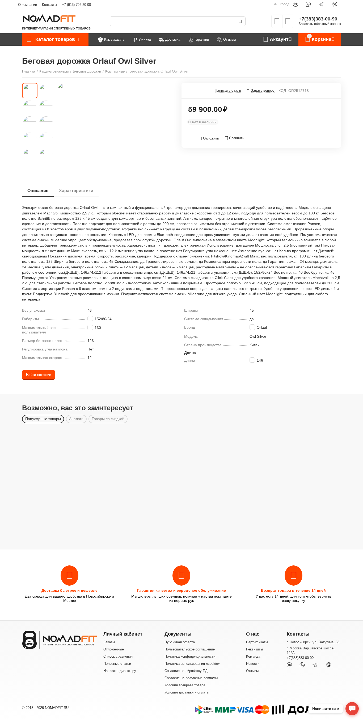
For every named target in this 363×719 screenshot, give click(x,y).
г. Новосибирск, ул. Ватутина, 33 (313, 642)
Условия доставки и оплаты (186, 692)
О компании (27, 5)
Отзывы (252, 671)
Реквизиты (254, 649)
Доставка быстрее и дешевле (69, 590)
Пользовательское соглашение (189, 649)
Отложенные (113, 649)
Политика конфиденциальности (189, 656)
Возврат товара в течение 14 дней (293, 590)
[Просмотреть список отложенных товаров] (277, 23)
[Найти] (240, 21)
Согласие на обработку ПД (186, 671)
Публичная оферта (179, 642)
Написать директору (119, 671)
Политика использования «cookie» (192, 664)
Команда (253, 656)
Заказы (109, 642)
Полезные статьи (117, 664)
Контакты (49, 5)
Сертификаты (257, 642)
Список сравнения (118, 656)
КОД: (282, 90)
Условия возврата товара (184, 685)
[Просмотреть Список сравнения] (288, 23)
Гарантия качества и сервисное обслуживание (181, 590)
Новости (252, 664)
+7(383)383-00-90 (318, 19)
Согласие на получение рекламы (191, 678)
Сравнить (236, 138)
